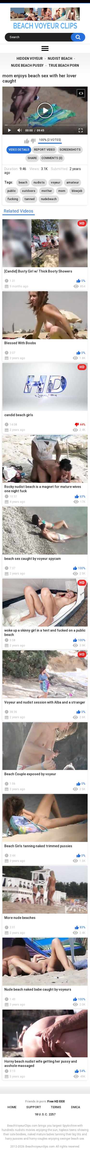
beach (23, 182)
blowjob (77, 191)
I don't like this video (33, 141)
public (11, 191)
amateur (72, 182)
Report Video (44, 149)
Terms (56, 1107)
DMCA (75, 1107)
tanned (29, 199)
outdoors (28, 191)
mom (62, 191)
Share (32, 158)
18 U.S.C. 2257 (45, 1114)
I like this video (26, 141)
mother (47, 191)
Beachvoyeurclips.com (40, 1146)
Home (11, 1107)
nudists (39, 182)
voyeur (55, 182)
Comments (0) (52, 158)
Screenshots (70, 149)
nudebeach (49, 199)
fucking (12, 199)
